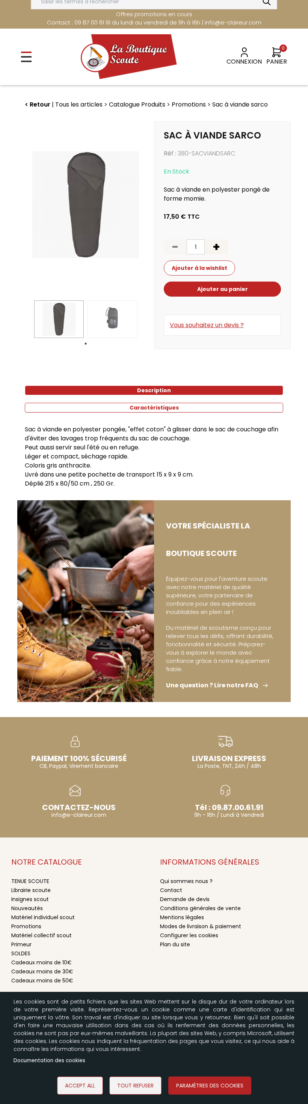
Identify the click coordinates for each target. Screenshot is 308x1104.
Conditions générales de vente (200, 908)
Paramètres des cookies (209, 1085)
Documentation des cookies (49, 1060)
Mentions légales (182, 917)
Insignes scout (30, 899)
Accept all (80, 1085)
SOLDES (20, 953)
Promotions (26, 926)
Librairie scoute (31, 890)
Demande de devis (185, 899)
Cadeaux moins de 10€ (41, 962)
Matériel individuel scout (43, 917)
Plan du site (175, 944)
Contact (171, 890)
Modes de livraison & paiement (200, 926)
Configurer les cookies (189, 935)
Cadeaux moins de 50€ (42, 980)
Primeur (21, 944)
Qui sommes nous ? (186, 881)
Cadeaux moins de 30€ (42, 971)
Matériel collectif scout (41, 935)
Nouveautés (27, 908)
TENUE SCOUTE (30, 881)
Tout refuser (135, 1085)
